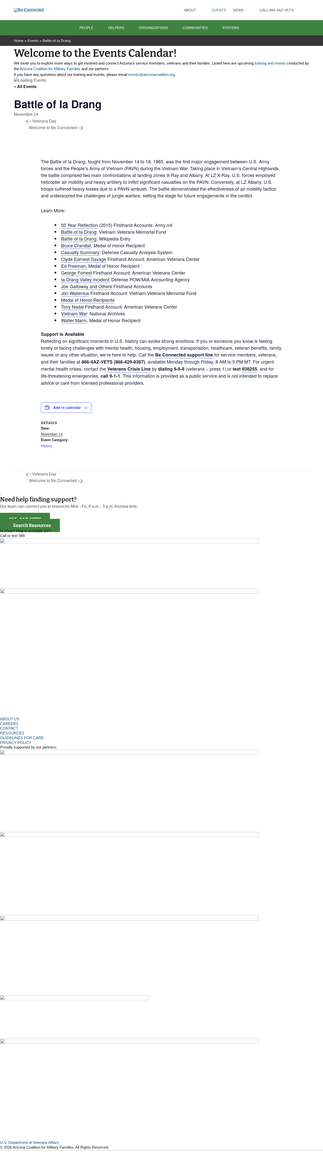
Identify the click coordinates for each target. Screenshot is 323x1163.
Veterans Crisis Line (129, 369)
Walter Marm (74, 320)
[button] (198, 10)
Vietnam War (74, 313)
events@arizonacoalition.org (151, 75)
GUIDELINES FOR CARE (22, 738)
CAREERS (9, 724)
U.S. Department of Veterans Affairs (29, 1142)
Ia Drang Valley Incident (85, 279)
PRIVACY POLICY (15, 742)
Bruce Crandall (76, 245)
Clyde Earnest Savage (83, 259)
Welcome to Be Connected (54, 127)
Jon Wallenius (75, 293)
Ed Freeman (73, 265)
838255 (249, 369)
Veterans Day (42, 121)
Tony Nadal (72, 306)
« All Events (25, 86)
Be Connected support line (184, 354)
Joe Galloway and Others (86, 286)
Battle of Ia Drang (78, 231)
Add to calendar (67, 407)
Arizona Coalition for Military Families (50, 69)
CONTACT (9, 728)
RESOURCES (12, 733)
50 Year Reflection (79, 225)
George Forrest (76, 272)
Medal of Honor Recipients (88, 299)
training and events (270, 63)
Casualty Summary (80, 252)
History (46, 445)
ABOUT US (9, 719)
